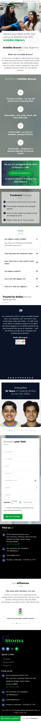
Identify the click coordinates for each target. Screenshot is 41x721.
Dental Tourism (8, 662)
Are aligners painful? (13, 271)
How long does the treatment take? (19, 254)
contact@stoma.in (13, 555)
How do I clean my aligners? (16, 287)
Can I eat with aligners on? (15, 279)
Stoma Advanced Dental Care (26, 710)
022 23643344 (11, 548)
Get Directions (12, 544)
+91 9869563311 (12, 551)
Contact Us (7, 665)
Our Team (6, 659)
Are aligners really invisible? (15, 239)
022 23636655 (23, 548)
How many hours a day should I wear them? (19, 262)
